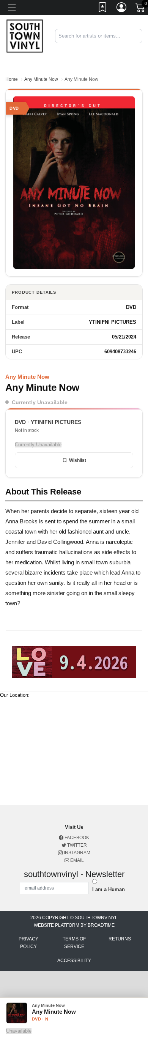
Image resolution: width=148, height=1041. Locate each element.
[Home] (25, 36)
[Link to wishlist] (103, 9)
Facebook (76, 837)
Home (11, 79)
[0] (141, 9)
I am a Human (108, 889)
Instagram (76, 852)
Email (76, 860)
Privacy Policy (28, 942)
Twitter (76, 845)
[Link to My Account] (122, 9)
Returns (120, 939)
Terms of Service (74, 942)
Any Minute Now (41, 79)
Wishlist (77, 460)
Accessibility (74, 960)
